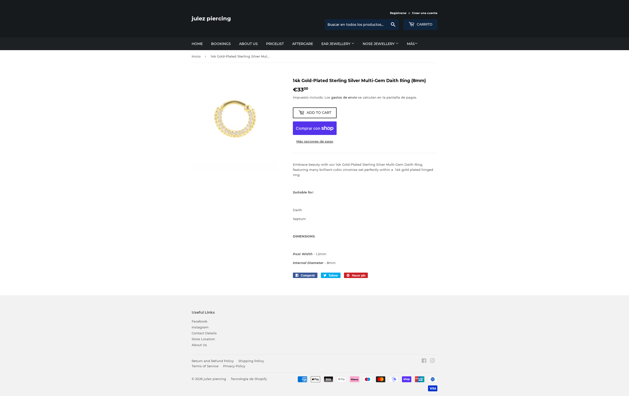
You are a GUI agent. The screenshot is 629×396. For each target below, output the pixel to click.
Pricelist (275, 44)
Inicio (196, 56)
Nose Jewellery (379, 44)
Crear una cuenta (424, 13)
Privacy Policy (234, 366)
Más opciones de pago (314, 141)
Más (411, 44)
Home (197, 44)
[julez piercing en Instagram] (432, 361)
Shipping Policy (251, 361)
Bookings (221, 44)
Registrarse (398, 13)
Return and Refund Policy (213, 361)
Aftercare (302, 44)
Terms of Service (205, 366)
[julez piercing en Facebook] (424, 361)
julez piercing (211, 18)
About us (248, 44)
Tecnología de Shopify (249, 379)
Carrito (424, 24)
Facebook (199, 321)
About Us (199, 345)
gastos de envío (344, 97)
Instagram (200, 327)
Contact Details (204, 333)
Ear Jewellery (336, 44)
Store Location (203, 339)
